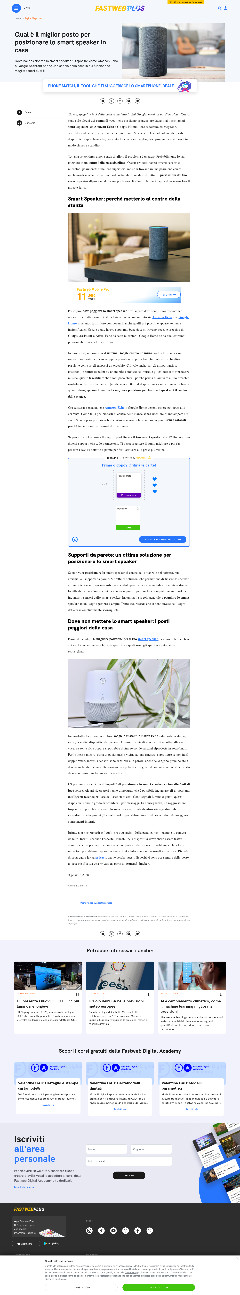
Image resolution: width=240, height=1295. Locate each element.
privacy (100, 857)
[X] (149, 1230)
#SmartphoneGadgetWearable (96, 902)
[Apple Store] (24, 1243)
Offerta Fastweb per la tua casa (188, 2)
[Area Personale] (225, 8)
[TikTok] (101, 1230)
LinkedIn (102, 101)
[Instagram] (89, 1230)
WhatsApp (128, 101)
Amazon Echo (162, 317)
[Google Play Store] (51, 1243)
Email (137, 101)
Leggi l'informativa (24, 1187)
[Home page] (120, 8)
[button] (129, 485)
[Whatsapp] (125, 1230)
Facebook (120, 101)
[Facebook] (137, 1230)
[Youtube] (113, 1230)
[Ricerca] (220, 8)
